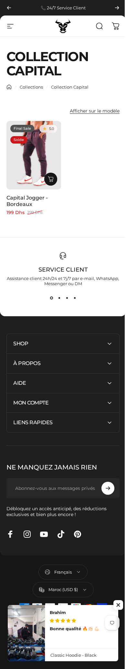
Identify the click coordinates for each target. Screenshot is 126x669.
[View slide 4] (75, 298)
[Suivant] (117, 8)
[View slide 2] (59, 298)
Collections (31, 87)
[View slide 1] (51, 298)
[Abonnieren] (103, 485)
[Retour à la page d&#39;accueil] (9, 87)
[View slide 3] (67, 298)
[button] (118, 605)
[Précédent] (9, 8)
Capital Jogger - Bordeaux (27, 201)
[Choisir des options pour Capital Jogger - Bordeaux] (50, 179)
